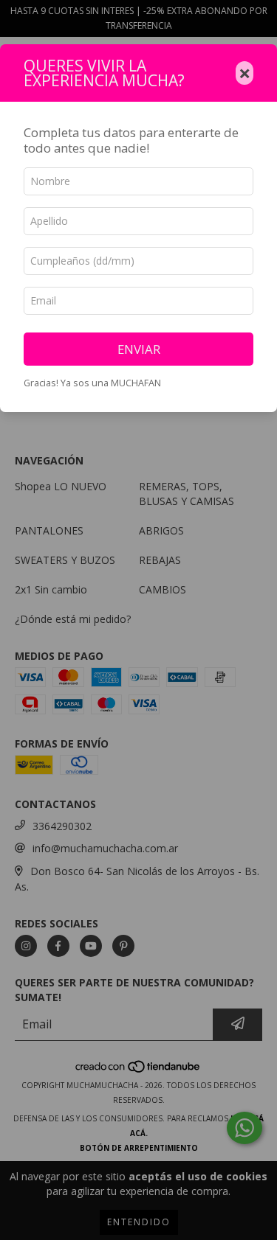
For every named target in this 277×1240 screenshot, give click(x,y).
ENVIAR (138, 349)
